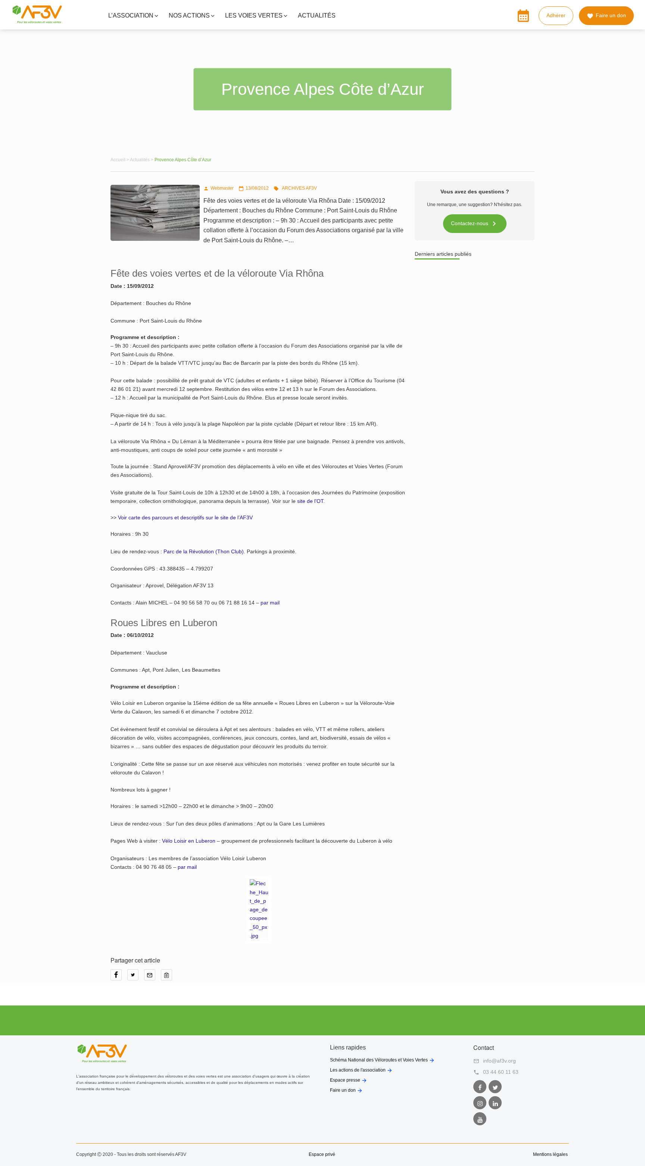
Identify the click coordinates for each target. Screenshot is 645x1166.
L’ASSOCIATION (130, 15)
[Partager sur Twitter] (135, 977)
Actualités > (142, 159)
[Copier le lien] (168, 977)
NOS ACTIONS (189, 15)
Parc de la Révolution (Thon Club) (203, 551)
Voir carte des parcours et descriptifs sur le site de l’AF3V (185, 517)
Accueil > (120, 159)
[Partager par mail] (152, 977)
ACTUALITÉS (317, 15)
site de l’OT (310, 501)
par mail (270, 603)
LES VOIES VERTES (254, 15)
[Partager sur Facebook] (118, 977)
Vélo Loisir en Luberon (188, 841)
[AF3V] (37, 22)
